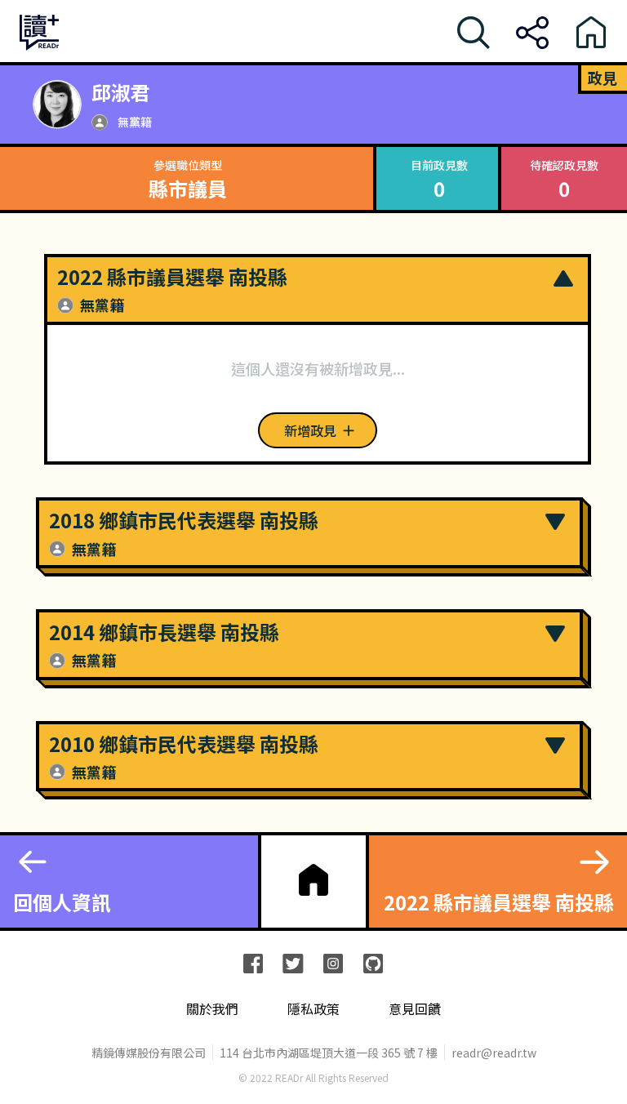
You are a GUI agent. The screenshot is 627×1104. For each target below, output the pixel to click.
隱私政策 (313, 1008)
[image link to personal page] (57, 104)
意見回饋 (415, 1008)
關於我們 (212, 1008)
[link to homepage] (313, 880)
